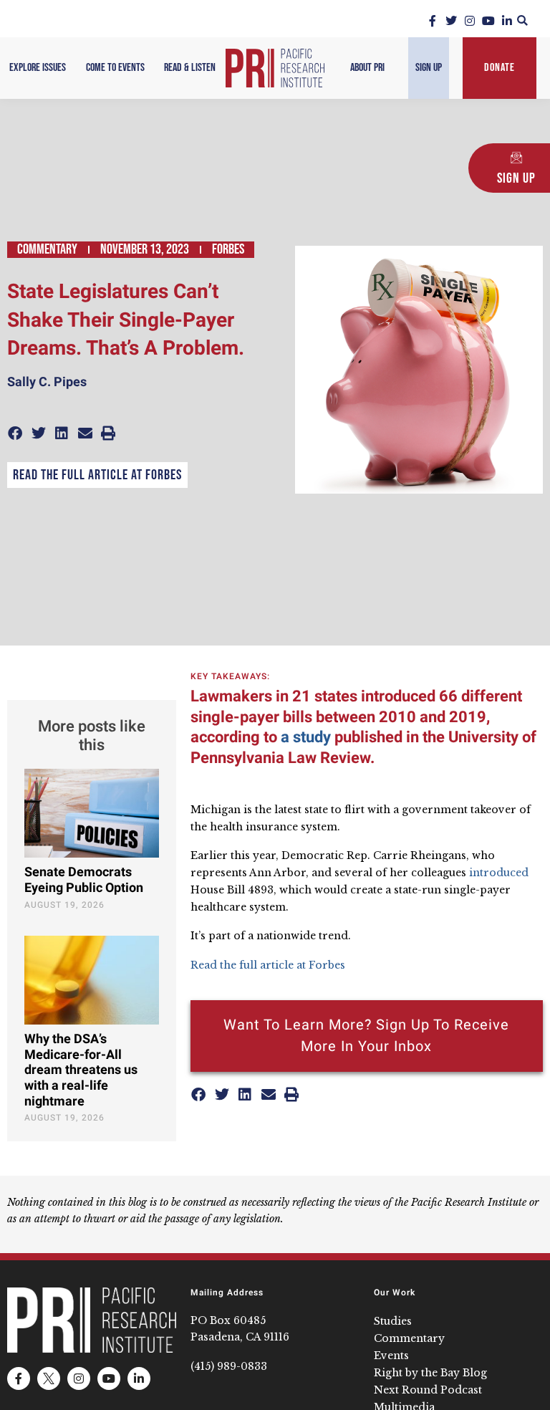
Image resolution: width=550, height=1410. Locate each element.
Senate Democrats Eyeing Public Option (83, 880)
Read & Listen (190, 68)
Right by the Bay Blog (430, 1372)
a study (306, 737)
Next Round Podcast (428, 1389)
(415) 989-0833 (228, 1366)
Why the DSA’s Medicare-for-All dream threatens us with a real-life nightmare (81, 1070)
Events (391, 1355)
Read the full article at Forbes (97, 475)
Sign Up (428, 68)
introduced (499, 872)
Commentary (47, 249)
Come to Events (115, 68)
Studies (393, 1321)
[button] (522, 20)
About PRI (367, 68)
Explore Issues (37, 68)
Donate (499, 68)
